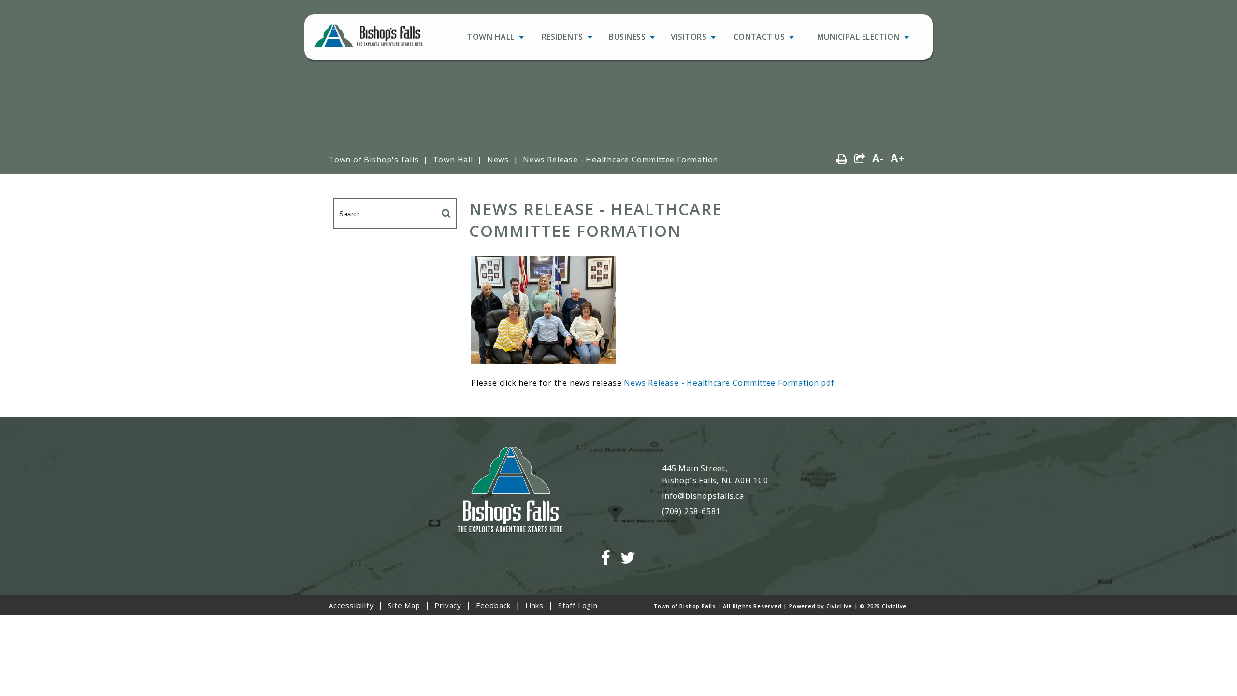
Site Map (404, 605)
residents (562, 36)
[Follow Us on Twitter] (628, 558)
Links (534, 605)
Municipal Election (858, 36)
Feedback (493, 605)
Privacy (447, 605)
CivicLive (839, 605)
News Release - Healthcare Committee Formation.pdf (729, 382)
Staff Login (578, 605)
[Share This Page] (859, 159)
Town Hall (490, 36)
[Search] (446, 212)
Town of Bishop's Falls (374, 159)
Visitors (688, 36)
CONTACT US (759, 36)
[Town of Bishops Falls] (509, 491)
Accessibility (351, 605)
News (498, 159)
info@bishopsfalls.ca (703, 496)
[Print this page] (842, 159)
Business (627, 36)
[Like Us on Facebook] (606, 558)
